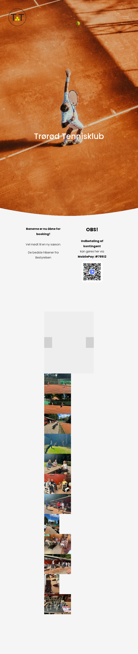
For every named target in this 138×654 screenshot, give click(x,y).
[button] (48, 342)
